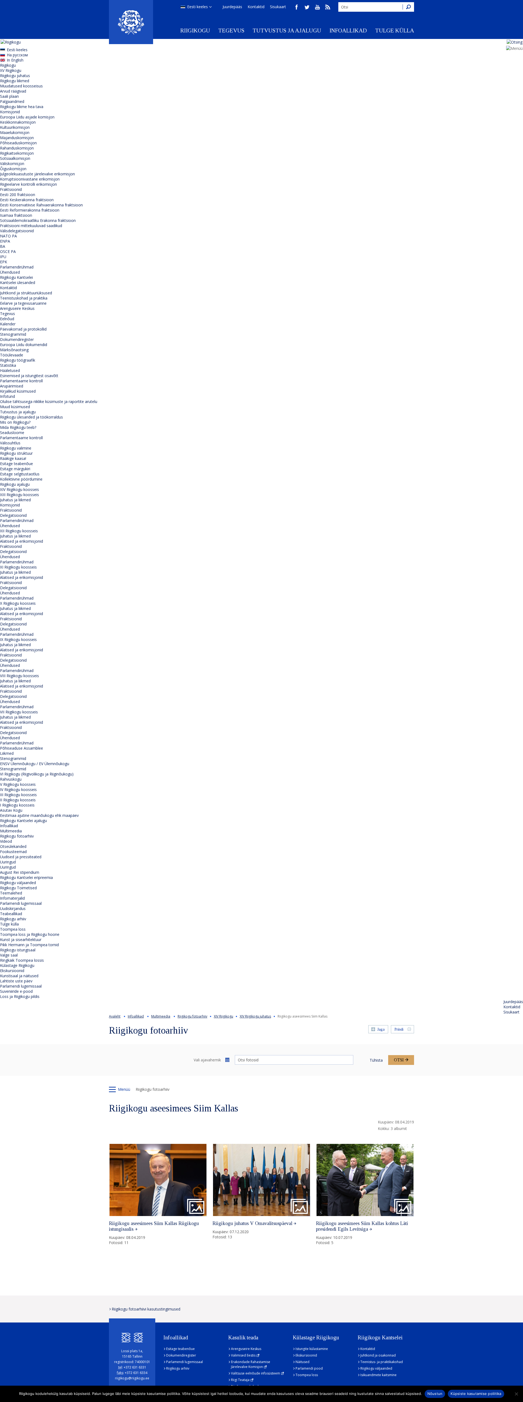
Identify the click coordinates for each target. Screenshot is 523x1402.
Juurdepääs (232, 6)
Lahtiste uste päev (16, 980)
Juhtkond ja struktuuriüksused (26, 292)
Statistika (8, 365)
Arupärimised (11, 386)
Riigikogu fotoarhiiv (17, 836)
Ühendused (10, 272)
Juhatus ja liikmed (15, 499)
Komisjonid (10, 111)
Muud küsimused (15, 406)
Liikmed (7, 753)
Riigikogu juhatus (15, 75)
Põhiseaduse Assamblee (21, 748)
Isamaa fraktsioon (16, 215)
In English (15, 60)
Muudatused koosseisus (21, 85)
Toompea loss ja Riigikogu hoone (29, 934)
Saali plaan (9, 96)
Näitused (302, 1362)
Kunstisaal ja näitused (19, 975)
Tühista (376, 1060)
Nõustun (435, 1393)
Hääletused (10, 370)
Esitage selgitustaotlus (19, 474)
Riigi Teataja (240, 1379)
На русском (17, 54)
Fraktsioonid (11, 189)
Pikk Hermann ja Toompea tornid (29, 944)
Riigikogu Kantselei (16, 277)
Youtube (317, 7)
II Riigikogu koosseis (18, 799)
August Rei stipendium (19, 872)
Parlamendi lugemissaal (21, 903)
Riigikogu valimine (15, 448)
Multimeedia (11, 830)
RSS (327, 7)
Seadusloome (12, 432)
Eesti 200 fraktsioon (17, 194)
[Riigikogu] (131, 22)
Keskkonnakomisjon (18, 122)
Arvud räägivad (13, 91)
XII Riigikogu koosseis (19, 530)
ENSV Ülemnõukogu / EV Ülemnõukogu (34, 763)
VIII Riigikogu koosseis (19, 675)
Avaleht (114, 1016)
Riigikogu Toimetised (18, 887)
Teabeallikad (11, 913)
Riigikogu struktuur (16, 453)
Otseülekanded (13, 846)
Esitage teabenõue (16, 463)
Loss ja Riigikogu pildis (19, 996)
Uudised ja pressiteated (20, 856)
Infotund (7, 396)
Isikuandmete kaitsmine (378, 1375)
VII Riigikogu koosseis (19, 711)
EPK (3, 261)
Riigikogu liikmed (14, 80)
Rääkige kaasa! (13, 458)
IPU (3, 256)
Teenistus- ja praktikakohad (381, 1362)
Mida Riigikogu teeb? (18, 427)
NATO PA (8, 236)
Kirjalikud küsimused (18, 391)
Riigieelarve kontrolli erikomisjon (28, 184)
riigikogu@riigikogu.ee (132, 1378)
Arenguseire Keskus (17, 308)
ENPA (5, 241)
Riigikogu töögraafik (17, 360)
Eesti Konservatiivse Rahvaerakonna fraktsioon (41, 204)
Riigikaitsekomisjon (17, 153)
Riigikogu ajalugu (15, 484)
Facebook (296, 7)
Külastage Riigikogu (17, 965)
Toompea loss (13, 929)
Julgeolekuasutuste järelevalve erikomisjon (37, 173)
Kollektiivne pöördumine (21, 479)
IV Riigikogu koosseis (18, 789)
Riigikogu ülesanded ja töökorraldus (31, 417)
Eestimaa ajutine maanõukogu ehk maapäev (39, 815)
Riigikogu (195, 30)
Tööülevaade (11, 355)
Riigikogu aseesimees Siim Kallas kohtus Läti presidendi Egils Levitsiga (362, 1226)
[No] (516, 1394)
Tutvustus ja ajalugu (287, 30)
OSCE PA (8, 251)
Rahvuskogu (11, 779)
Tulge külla (394, 30)
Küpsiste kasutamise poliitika (476, 1393)
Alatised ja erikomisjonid (21, 541)
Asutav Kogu (11, 810)
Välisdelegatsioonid (17, 230)
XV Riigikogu (10, 70)
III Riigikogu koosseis (18, 794)
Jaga (381, 1029)
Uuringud (8, 862)
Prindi (398, 1029)
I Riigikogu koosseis (17, 805)
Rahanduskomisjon (17, 148)
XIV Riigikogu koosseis (19, 489)
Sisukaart (278, 6)
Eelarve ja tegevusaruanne (23, 303)
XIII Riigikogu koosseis (19, 494)
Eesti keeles (197, 6)
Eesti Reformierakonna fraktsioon (29, 210)
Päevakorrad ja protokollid (23, 329)
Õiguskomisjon (13, 168)
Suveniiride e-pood (16, 991)
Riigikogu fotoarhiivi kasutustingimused (146, 1309)
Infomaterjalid (12, 898)
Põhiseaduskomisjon (18, 142)
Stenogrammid (13, 334)
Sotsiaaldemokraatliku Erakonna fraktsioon (38, 220)
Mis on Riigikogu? (15, 422)
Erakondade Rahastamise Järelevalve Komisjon (250, 1364)
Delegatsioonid (13, 515)
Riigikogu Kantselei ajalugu (23, 820)
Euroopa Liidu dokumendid (23, 344)
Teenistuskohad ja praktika (23, 298)
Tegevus (231, 30)
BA (2, 246)
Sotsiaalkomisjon (15, 158)
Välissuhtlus (10, 442)
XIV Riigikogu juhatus (255, 1016)
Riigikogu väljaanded (18, 882)
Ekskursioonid (12, 970)
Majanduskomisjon (17, 137)
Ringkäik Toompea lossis (22, 960)
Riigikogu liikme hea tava (21, 106)
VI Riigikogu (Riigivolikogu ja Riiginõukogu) (37, 774)
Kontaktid (256, 6)
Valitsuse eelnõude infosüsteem (255, 1373)
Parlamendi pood (309, 1368)
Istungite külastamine (312, 1348)
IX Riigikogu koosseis (18, 639)
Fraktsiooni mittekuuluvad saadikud (31, 225)
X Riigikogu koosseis (18, 603)
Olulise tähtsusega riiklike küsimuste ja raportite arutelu (48, 401)
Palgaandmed (12, 101)
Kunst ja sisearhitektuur (20, 939)
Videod (6, 841)
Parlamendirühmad (17, 267)
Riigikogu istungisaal (17, 949)
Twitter (307, 7)
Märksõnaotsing (14, 349)
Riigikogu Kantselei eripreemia (26, 877)
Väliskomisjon (12, 163)
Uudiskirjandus (13, 908)
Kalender (8, 323)
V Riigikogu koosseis (18, 784)
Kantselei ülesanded (17, 282)
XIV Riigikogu (223, 1016)
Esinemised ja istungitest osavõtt (29, 375)
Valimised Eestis (243, 1355)
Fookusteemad (13, 851)
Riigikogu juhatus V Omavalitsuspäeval (252, 1223)
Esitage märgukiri (15, 468)
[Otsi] (408, 7)
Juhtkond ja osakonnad (378, 1355)
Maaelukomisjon (14, 132)
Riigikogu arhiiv (13, 918)
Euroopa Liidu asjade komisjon (27, 117)
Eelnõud (7, 318)
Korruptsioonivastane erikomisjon (30, 179)
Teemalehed (11, 893)
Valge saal (9, 955)
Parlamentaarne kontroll (21, 380)
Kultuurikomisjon (15, 127)
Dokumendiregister (17, 339)
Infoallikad (348, 30)
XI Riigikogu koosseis (18, 567)
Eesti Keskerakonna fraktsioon (27, 199)
